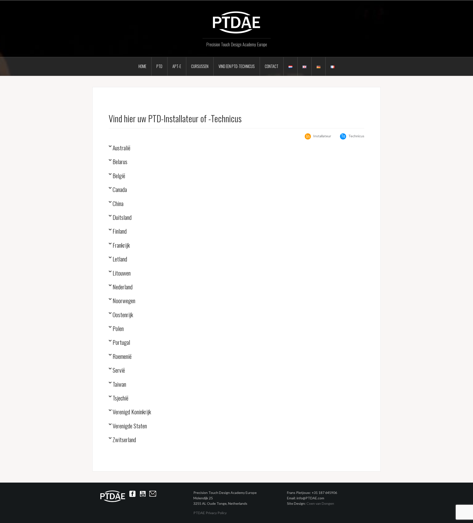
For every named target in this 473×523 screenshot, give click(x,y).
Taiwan (119, 384)
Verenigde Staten (130, 426)
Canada (120, 190)
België (119, 176)
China (118, 204)
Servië (119, 370)
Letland (120, 259)
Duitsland (122, 218)
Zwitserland (124, 440)
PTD (159, 66)
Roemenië (122, 357)
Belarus (120, 162)
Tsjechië (120, 398)
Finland (120, 231)
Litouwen (122, 273)
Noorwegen (124, 301)
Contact (271, 66)
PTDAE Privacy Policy (210, 513)
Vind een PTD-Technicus (237, 66)
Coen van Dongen (320, 503)
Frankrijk (121, 245)
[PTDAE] (236, 22)
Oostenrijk (123, 315)
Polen (118, 329)
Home (142, 66)
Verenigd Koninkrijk (132, 412)
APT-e (176, 66)
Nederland (123, 287)
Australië (121, 148)
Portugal (121, 343)
